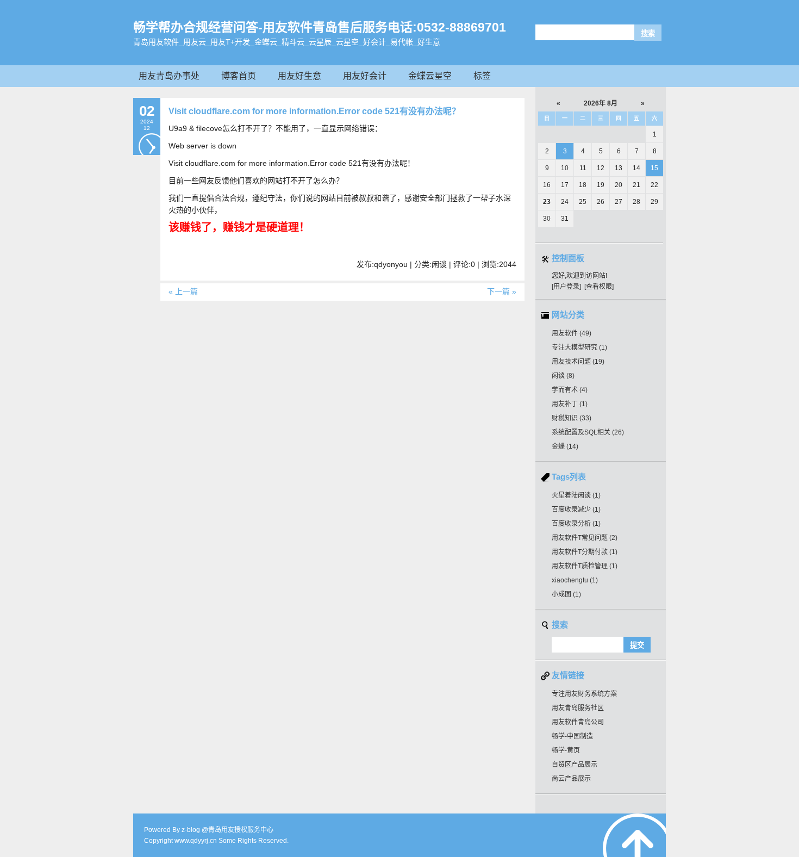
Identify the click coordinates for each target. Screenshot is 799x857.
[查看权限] (599, 286)
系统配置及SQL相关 (588, 432)
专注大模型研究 (579, 347)
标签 (482, 75)
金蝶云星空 (430, 75)
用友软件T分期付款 (584, 552)
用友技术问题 (578, 361)
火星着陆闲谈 (576, 495)
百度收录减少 (576, 509)
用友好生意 (299, 75)
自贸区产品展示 (574, 764)
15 (654, 168)
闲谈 (563, 376)
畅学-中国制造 (572, 736)
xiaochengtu (575, 580)
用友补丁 (570, 404)
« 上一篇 (183, 291)
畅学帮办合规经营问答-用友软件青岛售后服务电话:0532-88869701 (319, 27)
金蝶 (565, 446)
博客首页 (238, 75)
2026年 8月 (600, 103)
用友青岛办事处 (169, 75)
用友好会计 (364, 75)
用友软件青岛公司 (578, 722)
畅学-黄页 (566, 750)
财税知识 (571, 418)
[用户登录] (566, 286)
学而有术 (570, 390)
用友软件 (571, 333)
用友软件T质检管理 (584, 566)
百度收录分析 (576, 523)
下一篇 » (501, 291)
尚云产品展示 (571, 779)
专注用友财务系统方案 (584, 694)
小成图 (566, 594)
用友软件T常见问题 (584, 538)
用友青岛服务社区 (578, 708)
